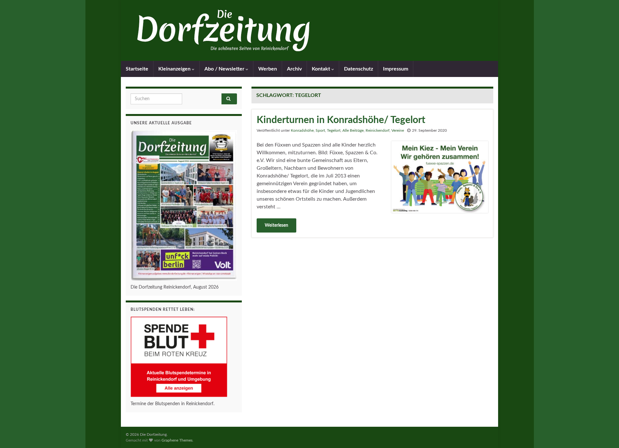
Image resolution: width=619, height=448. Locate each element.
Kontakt (321, 68)
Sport (320, 130)
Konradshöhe (302, 130)
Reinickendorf (377, 130)
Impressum (395, 68)
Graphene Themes (177, 440)
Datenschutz (358, 68)
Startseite (137, 68)
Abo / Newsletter (225, 68)
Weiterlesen (276, 225)
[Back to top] (604, 433)
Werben (267, 68)
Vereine (397, 130)
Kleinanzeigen (175, 68)
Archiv (294, 68)
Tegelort (333, 130)
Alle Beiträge (353, 130)
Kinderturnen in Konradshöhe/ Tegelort (341, 120)
